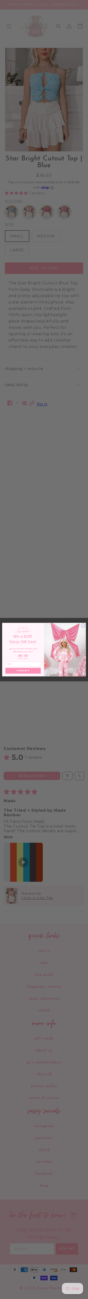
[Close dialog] (83, 625)
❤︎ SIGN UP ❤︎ (23, 670)
